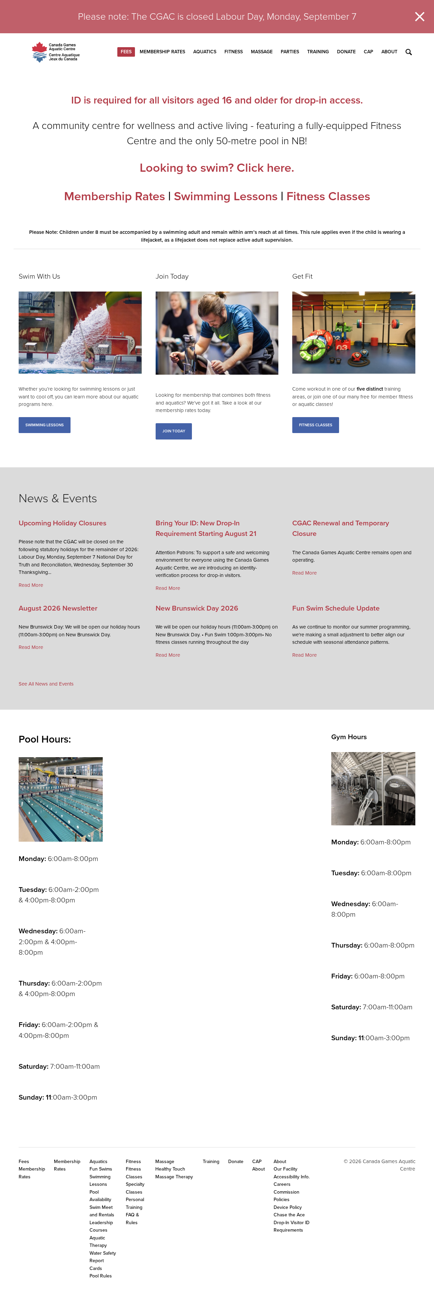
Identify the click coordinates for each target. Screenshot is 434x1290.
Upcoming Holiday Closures (62, 523)
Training (318, 52)
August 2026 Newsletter (58, 608)
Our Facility (285, 1169)
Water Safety (103, 1253)
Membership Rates (162, 52)
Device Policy (288, 1207)
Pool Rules (101, 1276)
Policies (282, 1199)
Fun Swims (101, 1169)
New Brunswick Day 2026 (197, 608)
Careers (282, 1184)
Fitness (233, 52)
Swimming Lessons (226, 196)
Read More (31, 585)
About (389, 52)
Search (409, 52)
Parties (290, 52)
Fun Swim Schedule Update (336, 608)
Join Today (173, 431)
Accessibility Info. (292, 1177)
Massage (262, 52)
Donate (346, 52)
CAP (368, 52)
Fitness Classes (328, 196)
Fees (126, 52)
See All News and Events (46, 684)
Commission (286, 1192)
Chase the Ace (289, 1215)
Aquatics (204, 52)
